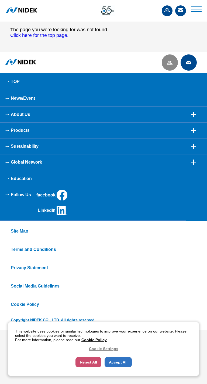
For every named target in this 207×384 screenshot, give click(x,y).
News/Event (23, 98)
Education (21, 178)
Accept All (118, 362)
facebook (46, 195)
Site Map (19, 231)
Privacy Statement (29, 267)
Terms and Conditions (33, 249)
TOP (15, 81)
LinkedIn (47, 210)
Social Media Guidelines (35, 286)
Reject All (88, 362)
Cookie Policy (25, 304)
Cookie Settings (103, 349)
